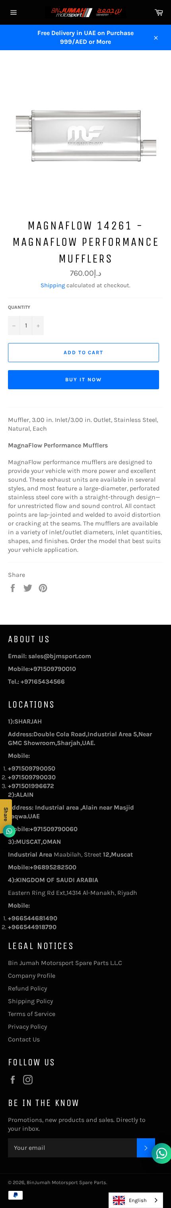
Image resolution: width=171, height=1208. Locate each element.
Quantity (19, 307)
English (138, 1200)
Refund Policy (27, 988)
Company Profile (31, 975)
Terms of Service (31, 1014)
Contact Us (24, 1039)
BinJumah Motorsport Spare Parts (66, 1182)
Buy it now (83, 379)
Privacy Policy (27, 1026)
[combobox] (136, 1200)
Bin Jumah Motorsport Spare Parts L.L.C (65, 963)
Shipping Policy (30, 1001)
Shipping (53, 285)
